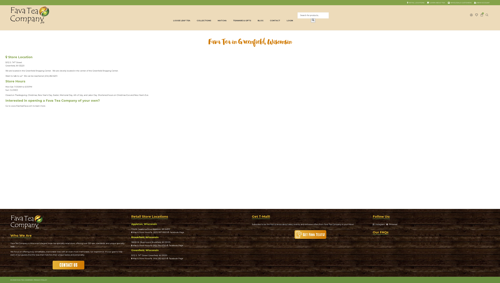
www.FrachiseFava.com (21, 106)
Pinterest (392, 224)
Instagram (379, 224)
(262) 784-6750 (159, 245)
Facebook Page (176, 232)
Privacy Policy (40, 280)
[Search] (313, 20)
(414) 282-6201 (50, 76)
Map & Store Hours (141, 232)
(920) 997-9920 (159, 232)
